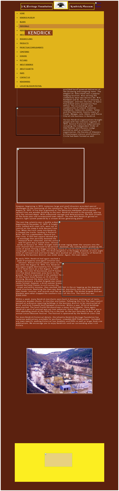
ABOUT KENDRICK (26, 65)
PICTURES (23, 60)
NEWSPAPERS (25, 82)
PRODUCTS (24, 43)
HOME (22, 13)
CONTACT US (25, 77)
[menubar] (59, 49)
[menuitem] (61, 13)
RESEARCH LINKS (26, 39)
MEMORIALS (24, 26)
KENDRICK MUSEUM (27, 18)
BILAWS (23, 22)
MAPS (22, 73)
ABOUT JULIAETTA (26, 69)
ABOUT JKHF (24, 35)
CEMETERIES (24, 52)
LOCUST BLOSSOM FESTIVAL (31, 86)
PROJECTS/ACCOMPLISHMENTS (31, 48)
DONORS (23, 56)
